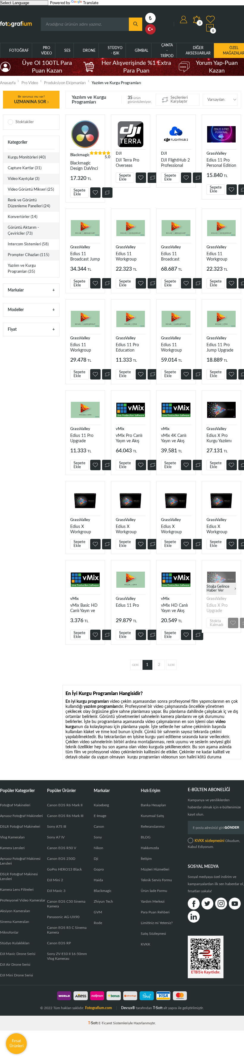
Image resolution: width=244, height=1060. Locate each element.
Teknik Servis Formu (156, 880)
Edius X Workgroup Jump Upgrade (174, 529)
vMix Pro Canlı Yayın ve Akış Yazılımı (129, 438)
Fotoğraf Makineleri (15, 805)
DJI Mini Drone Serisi (16, 975)
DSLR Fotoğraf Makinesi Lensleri (19, 876)
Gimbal (141, 50)
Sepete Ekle (79, 192)
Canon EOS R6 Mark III (65, 816)
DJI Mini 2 (55, 880)
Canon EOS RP (59, 943)
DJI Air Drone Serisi (15, 964)
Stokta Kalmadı (216, 623)
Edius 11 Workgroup (171, 347)
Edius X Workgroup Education (217, 529)
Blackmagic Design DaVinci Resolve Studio (84, 166)
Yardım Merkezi (153, 901)
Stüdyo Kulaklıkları (14, 943)
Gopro (99, 869)
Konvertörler (22, 217)
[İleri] (171, 665)
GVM (98, 912)
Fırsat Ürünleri (17, 1043)
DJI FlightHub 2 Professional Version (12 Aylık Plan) (175, 163)
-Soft (93, 1023)
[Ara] (135, 24)
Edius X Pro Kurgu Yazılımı (219, 438)
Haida (98, 880)
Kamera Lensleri (12, 848)
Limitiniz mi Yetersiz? (157, 923)
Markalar (16, 290)
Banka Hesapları (153, 805)
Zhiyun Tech (103, 901)
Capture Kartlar (24, 168)
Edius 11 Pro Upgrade (81, 438)
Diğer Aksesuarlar (198, 50)
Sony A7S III (56, 826)
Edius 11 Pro (127, 605)
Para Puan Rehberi (155, 912)
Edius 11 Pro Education (127, 347)
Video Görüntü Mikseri (31, 190)
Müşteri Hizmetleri (155, 869)
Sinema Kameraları (14, 921)
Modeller (16, 310)
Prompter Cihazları (28, 255)
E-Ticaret (105, 1023)
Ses (67, 50)
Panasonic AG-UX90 (63, 917)
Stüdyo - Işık (115, 50)
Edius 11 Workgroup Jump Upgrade (83, 348)
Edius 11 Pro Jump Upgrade (220, 347)
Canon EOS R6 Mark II (64, 805)
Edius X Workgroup (80, 529)
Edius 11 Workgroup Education (126, 257)
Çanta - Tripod (166, 50)
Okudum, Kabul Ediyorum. (214, 844)
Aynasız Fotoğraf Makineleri (21, 816)
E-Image (100, 816)
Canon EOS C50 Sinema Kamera (66, 904)
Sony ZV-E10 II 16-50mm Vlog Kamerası (67, 956)
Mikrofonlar (9, 932)
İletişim (146, 858)
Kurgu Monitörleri (27, 157)
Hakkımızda (150, 848)
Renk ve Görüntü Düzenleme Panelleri (29, 203)
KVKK (145, 944)
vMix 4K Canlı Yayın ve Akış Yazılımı (173, 438)
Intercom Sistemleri (28, 244)
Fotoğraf (19, 50)
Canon (99, 826)
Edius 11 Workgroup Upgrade (217, 257)
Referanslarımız (153, 826)
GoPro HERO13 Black (64, 869)
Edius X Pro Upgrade (217, 608)
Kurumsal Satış (152, 816)
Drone (89, 50)
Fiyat (12, 329)
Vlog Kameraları (12, 837)
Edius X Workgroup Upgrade (126, 529)
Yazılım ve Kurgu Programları (22, 269)
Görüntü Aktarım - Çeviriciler (23, 231)
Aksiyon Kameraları (15, 911)
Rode (98, 923)
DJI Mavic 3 (56, 891)
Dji (96, 858)
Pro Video (46, 50)
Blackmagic (103, 891)
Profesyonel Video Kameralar (22, 900)
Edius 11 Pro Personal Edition (221, 163)
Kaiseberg (101, 805)
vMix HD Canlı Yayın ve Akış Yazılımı (174, 608)
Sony (98, 837)
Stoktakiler (24, 122)
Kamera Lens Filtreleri (17, 889)
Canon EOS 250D (61, 858)
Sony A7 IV (56, 837)
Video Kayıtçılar (23, 179)
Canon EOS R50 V (61, 848)
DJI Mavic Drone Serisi (17, 954)
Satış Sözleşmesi (153, 933)
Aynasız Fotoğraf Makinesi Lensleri (20, 861)
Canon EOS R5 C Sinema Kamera (67, 930)
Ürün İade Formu (154, 891)
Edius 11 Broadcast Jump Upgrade (85, 257)
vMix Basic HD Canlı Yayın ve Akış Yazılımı (84, 608)
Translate (90, 3)
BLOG (146, 837)
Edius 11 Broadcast (170, 256)
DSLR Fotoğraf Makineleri (20, 826)
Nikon (98, 848)
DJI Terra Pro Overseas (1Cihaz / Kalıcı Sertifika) (129, 163)
